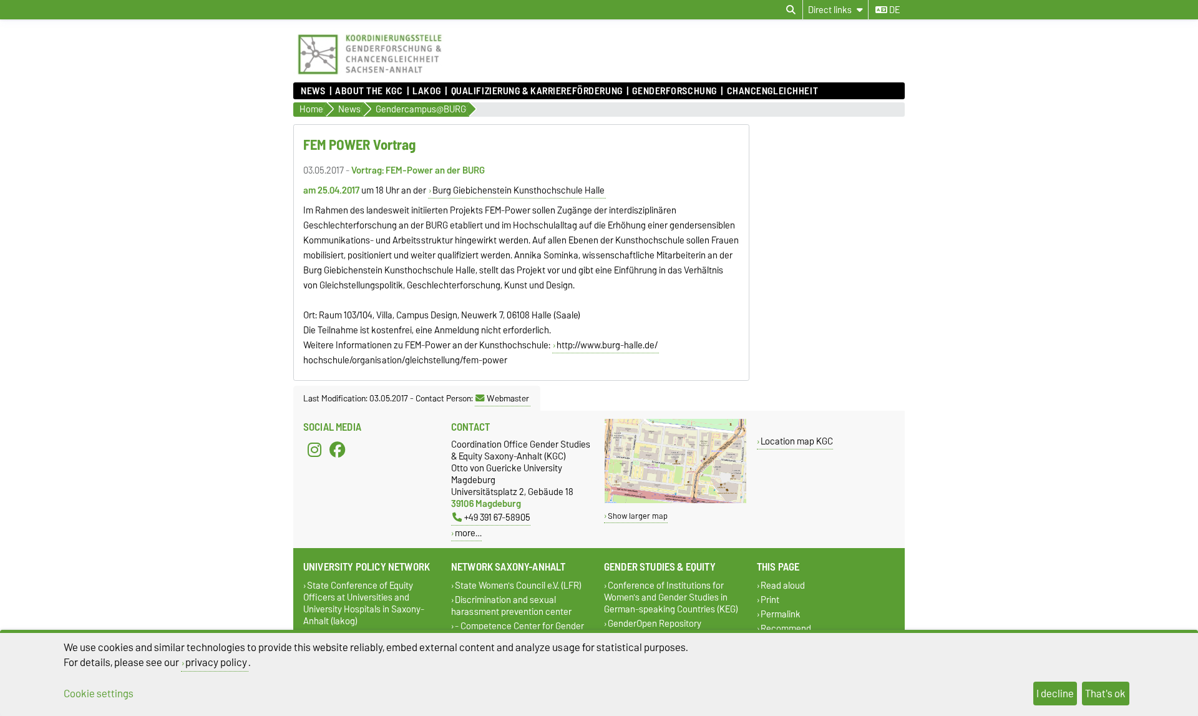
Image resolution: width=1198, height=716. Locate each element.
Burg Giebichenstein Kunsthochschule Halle (518, 190)
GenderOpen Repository (654, 623)
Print (770, 599)
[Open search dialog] (791, 9)
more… (468, 533)
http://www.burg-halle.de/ (607, 345)
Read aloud (783, 585)
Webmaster (508, 398)
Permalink (781, 614)
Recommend (786, 629)
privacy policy (216, 662)
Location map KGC (797, 441)
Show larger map (638, 515)
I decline (1055, 693)
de (893, 9)
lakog (426, 91)
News (313, 91)
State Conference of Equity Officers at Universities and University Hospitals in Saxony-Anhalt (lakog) (363, 603)
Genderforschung (674, 91)
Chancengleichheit (772, 91)
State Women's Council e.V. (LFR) (518, 585)
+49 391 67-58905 (497, 517)
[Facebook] (337, 449)
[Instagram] (314, 449)
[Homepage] (369, 76)
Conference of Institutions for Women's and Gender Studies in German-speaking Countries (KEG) (671, 597)
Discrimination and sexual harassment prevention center (511, 605)
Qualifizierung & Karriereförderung (536, 91)
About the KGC (368, 91)
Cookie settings (99, 693)
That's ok (1105, 693)
